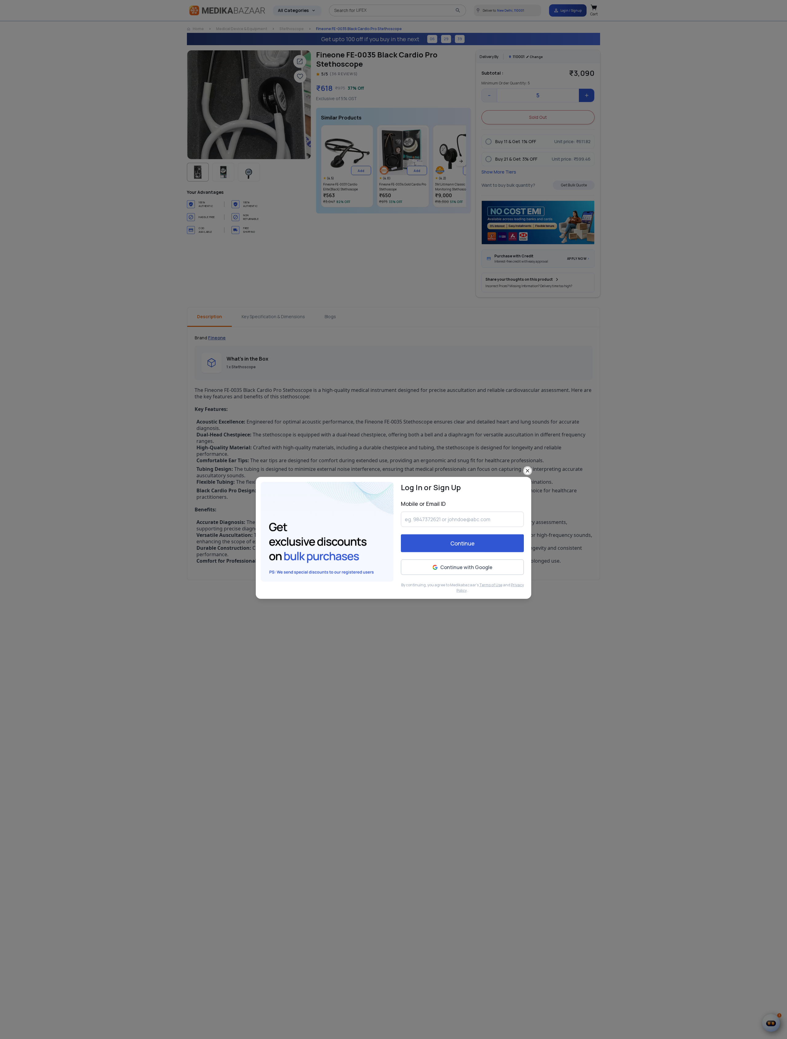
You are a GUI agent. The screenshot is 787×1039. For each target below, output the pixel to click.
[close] (527, 452)
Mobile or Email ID (423, 485)
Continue (462, 525)
